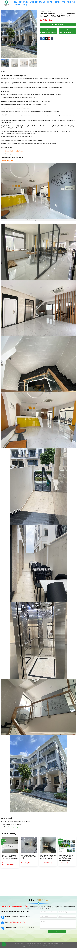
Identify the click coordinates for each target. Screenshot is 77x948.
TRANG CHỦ (18, 2)
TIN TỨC (17, 5)
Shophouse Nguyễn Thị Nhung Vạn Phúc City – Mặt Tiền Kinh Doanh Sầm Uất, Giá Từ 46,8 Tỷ (66, 857)
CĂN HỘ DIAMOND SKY (30, 2)
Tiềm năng (50, 943)
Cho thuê (50, 2)
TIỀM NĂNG (71, 2)
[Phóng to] (3, 56)
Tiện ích (39, 943)
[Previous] (3, 34)
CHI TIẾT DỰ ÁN (60, 2)
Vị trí (35, 943)
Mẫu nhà (44, 943)
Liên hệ (61, 943)
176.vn (55, 946)
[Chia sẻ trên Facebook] (41, 38)
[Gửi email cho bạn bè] (46, 38)
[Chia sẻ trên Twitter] (43, 38)
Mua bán (42, 2)
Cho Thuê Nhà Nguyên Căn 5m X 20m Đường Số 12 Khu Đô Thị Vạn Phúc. (48, 856)
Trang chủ (42, 11)
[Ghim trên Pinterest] (49, 38)
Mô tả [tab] (3, 71)
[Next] (34, 34)
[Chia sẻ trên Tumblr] (52, 38)
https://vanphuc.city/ (13, 827)
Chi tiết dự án (29, 943)
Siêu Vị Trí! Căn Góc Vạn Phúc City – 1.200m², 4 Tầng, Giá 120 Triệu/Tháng (10, 856)
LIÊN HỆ (24, 5)
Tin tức (56, 943)
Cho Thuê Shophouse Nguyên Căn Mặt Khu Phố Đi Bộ (28, 856)
